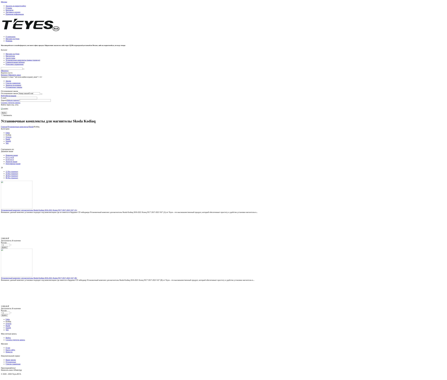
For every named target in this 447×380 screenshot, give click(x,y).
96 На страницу (12, 178)
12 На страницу (12, 172)
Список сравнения (13, 83)
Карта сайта (10, 350)
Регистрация (11, 96)
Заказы (8, 81)
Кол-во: (4, 243)
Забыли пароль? (13, 100)
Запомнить (7, 115)
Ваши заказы (11, 360)
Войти (3, 96)
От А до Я (10, 157)
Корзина (4, 75)
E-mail (3, 98)
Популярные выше (13, 164)
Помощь (9, 41)
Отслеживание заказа (9, 93)
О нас (8, 348)
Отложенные (11, 362)
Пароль (4, 100)
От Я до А (10, 159)
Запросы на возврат (13, 85)
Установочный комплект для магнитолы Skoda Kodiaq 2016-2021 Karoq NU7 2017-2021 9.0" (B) (39, 278)
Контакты (9, 10)
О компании (10, 37)
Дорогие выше (11, 162)
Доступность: (6, 241)
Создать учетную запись (10, 103)
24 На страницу (12, 174)
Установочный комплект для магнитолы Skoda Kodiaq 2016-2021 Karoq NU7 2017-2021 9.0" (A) (39, 210)
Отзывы (9, 8)
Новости (9, 352)
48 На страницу (12, 176)
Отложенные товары (14, 87)
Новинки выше (12, 155)
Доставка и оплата (13, 12)
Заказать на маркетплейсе (16, 6)
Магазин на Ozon (12, 39)
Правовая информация (15, 14)
